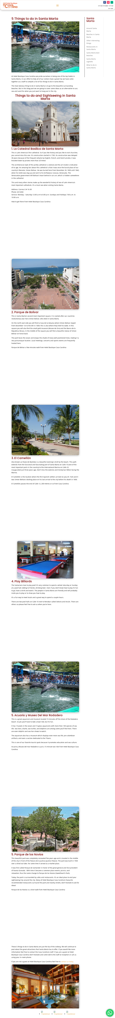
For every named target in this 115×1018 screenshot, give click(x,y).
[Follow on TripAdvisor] (112, 2)
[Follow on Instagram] (108, 2)
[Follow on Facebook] (104, 2)
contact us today (67, 961)
